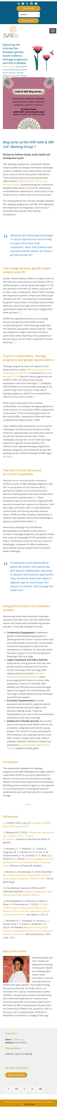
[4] (33, 396)
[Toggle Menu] (53, 30)
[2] (13, 342)
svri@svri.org (18, 1039)
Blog (12, 66)
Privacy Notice (12, 1048)
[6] (34, 497)
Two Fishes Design (29, 1104)
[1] (20, 312)
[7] (35, 521)
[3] (38, 383)
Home (5, 66)
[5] (11, 456)
